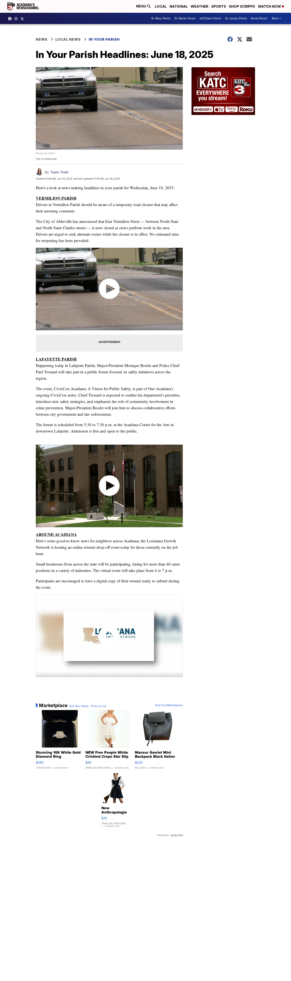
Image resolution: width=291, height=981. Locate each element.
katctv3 (11, 18)
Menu (141, 6)
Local (161, 6)
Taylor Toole (59, 172)
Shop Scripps (242, 6)
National (179, 6)
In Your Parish (104, 39)
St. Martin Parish (185, 18)
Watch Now (270, 6)
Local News (68, 39)
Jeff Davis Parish (210, 18)
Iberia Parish (259, 18)
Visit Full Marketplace (169, 705)
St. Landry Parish (236, 18)
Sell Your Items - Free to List (87, 706)
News (42, 39)
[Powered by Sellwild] (176, 835)
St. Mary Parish (161, 18)
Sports (218, 6)
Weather (199, 6)
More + (276, 18)
